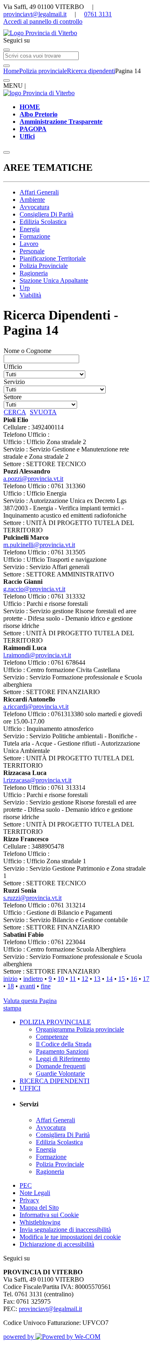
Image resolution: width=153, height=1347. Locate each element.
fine (46, 986)
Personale (32, 251)
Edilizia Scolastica (43, 221)
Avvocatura (34, 206)
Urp (25, 287)
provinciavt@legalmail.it (35, 14)
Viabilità (30, 295)
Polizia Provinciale (44, 265)
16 (134, 978)
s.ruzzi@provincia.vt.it (32, 897)
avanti (27, 986)
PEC (26, 1185)
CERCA (15, 412)
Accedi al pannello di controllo (42, 21)
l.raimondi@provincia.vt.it (37, 655)
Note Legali (35, 1192)
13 (97, 978)
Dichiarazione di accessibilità (57, 1244)
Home (11, 70)
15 (121, 978)
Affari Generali (39, 192)
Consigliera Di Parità (46, 214)
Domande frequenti (61, 1066)
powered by (19, 1336)
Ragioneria (34, 273)
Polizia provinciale (43, 70)
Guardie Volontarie (60, 1073)
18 (10, 986)
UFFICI (30, 1088)
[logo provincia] (76, 33)
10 (61, 978)
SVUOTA (43, 412)
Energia (30, 229)
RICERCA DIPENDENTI (54, 1080)
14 (109, 978)
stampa (12, 1008)
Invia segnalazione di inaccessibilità (65, 1229)
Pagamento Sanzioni (62, 1051)
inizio (10, 978)
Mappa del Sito (39, 1207)
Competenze (52, 1036)
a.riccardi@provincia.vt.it (36, 706)
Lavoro (29, 243)
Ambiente (32, 199)
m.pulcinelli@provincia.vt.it (39, 544)
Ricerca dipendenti (91, 70)
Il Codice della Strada (63, 1044)
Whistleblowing (40, 1222)
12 (85, 978)
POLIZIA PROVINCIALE (55, 1022)
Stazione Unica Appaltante (54, 280)
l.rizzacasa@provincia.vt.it (37, 780)
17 (146, 978)
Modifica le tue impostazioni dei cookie (70, 1236)
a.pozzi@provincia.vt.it (33, 478)
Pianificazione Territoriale (53, 258)
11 (73, 978)
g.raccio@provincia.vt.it (34, 588)
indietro (33, 978)
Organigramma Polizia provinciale (80, 1029)
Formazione (35, 236)
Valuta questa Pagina (30, 1000)
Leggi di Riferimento (63, 1058)
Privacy (29, 1200)
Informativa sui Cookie (49, 1214)
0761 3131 (98, 14)
